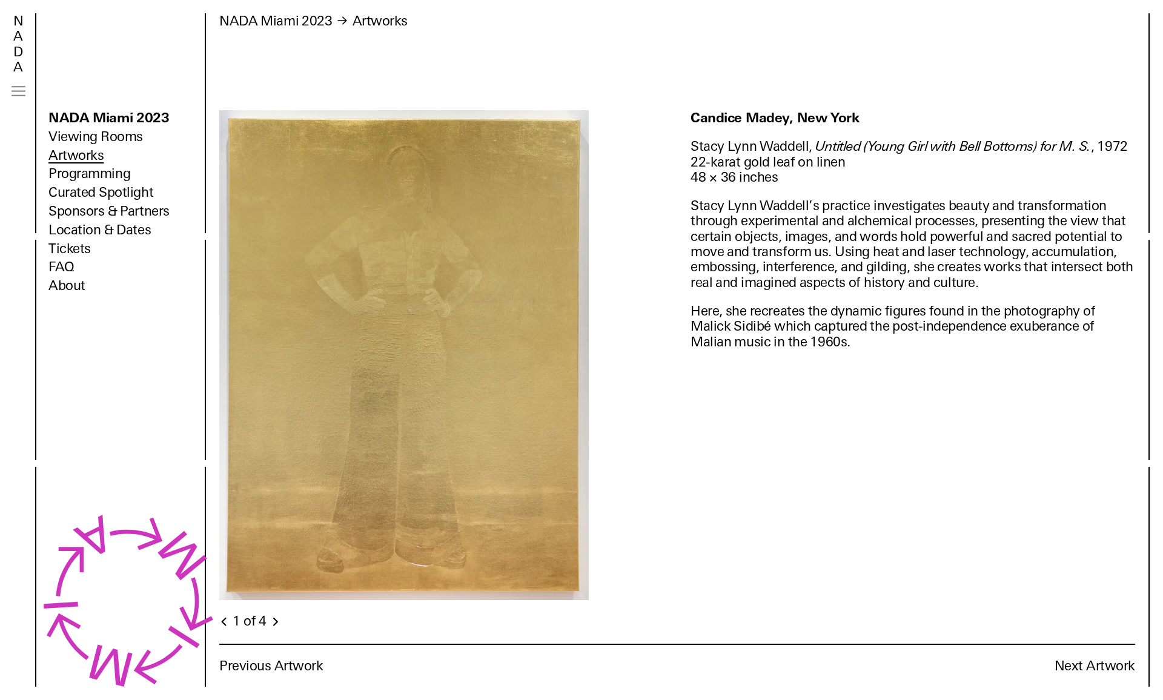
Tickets (69, 248)
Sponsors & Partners (109, 211)
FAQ (61, 266)
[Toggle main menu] (18, 91)
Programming (89, 173)
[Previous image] (224, 621)
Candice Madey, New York (775, 118)
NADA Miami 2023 (109, 118)
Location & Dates (99, 229)
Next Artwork (1095, 665)
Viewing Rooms (95, 136)
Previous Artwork (271, 665)
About (66, 285)
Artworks (76, 155)
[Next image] (275, 621)
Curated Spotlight (100, 192)
